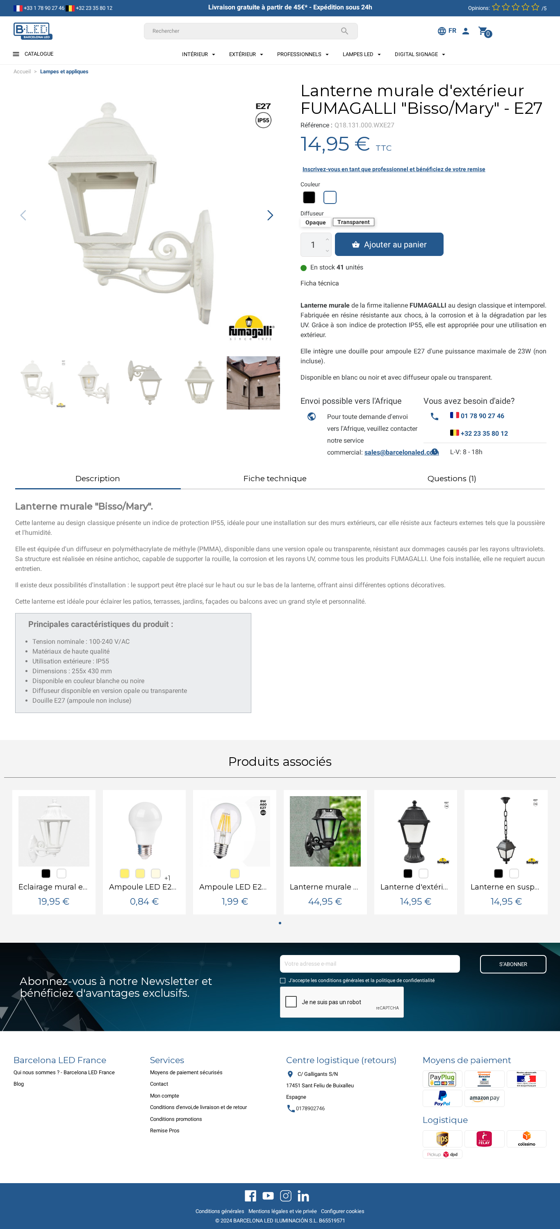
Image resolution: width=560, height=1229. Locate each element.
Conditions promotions (176, 1119)
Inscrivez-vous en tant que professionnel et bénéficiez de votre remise (394, 169)
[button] (270, 215)
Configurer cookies (342, 1211)
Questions (452, 478)
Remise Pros (165, 1130)
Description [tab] (97, 478)
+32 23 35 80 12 (93, 8)
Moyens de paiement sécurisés (186, 1072)
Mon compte (164, 1096)
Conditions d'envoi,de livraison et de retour (198, 1107)
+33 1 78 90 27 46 (43, 8)
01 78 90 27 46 (482, 416)
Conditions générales (220, 1211)
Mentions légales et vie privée (282, 1211)
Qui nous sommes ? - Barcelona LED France (64, 1072)
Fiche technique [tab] (275, 478)
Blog (19, 1084)
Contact (159, 1084)
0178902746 (305, 1108)
